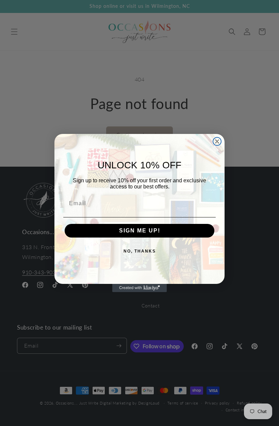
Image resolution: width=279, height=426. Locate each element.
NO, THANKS (140, 251)
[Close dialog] (217, 141)
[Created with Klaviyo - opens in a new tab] (139, 288)
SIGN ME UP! (139, 230)
